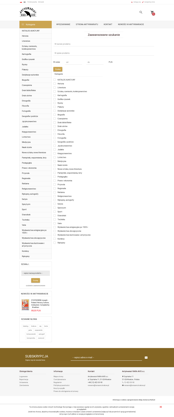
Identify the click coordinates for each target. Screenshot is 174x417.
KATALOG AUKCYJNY (31, 31)
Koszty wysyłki (59, 388)
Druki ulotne (27, 95)
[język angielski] (24, 2)
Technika (25, 220)
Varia (24, 225)
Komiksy (25, 251)
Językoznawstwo (29, 121)
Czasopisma (27, 85)
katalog (25, 326)
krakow (33, 326)
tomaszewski (31, 334)
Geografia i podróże (30, 116)
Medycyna (26, 142)
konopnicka (31, 338)
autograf (42, 334)
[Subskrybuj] (146, 358)
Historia (25, 36)
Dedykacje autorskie (30, 75)
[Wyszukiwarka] (138, 12)
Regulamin (58, 382)
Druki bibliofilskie (29, 90)
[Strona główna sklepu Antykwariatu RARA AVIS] (28, 12)
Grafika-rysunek (28, 59)
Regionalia (26, 178)
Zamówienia (24, 385)
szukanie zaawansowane (35, 286)
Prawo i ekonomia (29, 168)
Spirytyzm (26, 204)
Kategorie (30, 24)
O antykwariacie (60, 379)
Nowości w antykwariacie (131, 24)
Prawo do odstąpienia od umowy (66, 391)
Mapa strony (58, 376)
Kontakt (108, 24)
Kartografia (26, 54)
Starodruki (26, 215)
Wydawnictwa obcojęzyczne (34, 238)
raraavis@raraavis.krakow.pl (98, 385)
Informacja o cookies (119, 400)
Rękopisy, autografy (30, 194)
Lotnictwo (26, 137)
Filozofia (25, 106)
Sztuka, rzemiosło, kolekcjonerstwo (29, 47)
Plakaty (25, 69)
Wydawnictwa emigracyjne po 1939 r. (34, 231)
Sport (24, 209)
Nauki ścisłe (27, 147)
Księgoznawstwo (29, 132)
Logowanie (23, 376)
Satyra (24, 199)
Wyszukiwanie (63, 24)
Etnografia (26, 101)
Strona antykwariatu (87, 24)
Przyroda (25, 173)
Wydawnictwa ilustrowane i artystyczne (33, 244)
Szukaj (35, 280)
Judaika (25, 127)
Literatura (26, 41)
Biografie (25, 80)
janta (30, 330)
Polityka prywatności (61, 385)
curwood (41, 338)
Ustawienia (23, 382)
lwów (46, 326)
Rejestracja (23, 379)
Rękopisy (25, 256)
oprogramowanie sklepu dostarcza (138, 400)
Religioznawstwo (29, 189)
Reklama (25, 183)
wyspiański (38, 330)
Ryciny (24, 64)
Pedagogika (27, 163)
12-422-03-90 (129, 382)
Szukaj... (25, 264)
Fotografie (26, 111)
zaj (40, 326)
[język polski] (21, 2)
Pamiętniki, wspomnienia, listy (34, 158)
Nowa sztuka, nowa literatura (34, 152)
